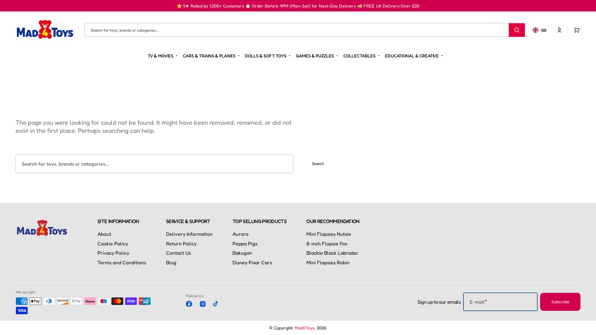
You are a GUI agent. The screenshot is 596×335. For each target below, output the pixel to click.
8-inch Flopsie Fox (326, 243)
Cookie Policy (112, 243)
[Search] (517, 30)
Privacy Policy (113, 253)
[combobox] (304, 30)
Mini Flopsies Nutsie (328, 234)
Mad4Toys (304, 327)
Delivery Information (189, 234)
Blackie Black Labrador (332, 253)
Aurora (240, 234)
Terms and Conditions (121, 262)
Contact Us (178, 253)
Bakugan (242, 253)
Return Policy (181, 243)
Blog (171, 262)
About (104, 234)
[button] (559, 30)
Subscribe (560, 302)
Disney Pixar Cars (252, 262)
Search (318, 163)
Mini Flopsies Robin (328, 262)
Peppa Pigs (245, 243)
